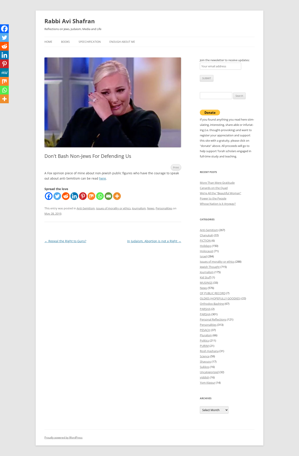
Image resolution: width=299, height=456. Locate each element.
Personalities (164, 208)
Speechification (90, 42)
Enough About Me (122, 42)
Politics (204, 340)
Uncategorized (209, 372)
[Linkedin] (74, 196)
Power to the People (213, 198)
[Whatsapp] (100, 196)
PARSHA (205, 309)
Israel (203, 256)
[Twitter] (57, 196)
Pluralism (206, 335)
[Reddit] (66, 196)
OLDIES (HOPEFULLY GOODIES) (220, 298)
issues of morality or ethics (113, 208)
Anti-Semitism (86, 208)
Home (48, 42)
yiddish (204, 377)
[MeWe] (4, 72)
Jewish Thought (210, 267)
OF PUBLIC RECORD (212, 293)
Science (204, 356)
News (150, 208)
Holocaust (206, 251)
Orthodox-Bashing (212, 304)
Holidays (205, 246)
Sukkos (204, 367)
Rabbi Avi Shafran (69, 21)
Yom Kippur (207, 383)
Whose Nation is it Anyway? (218, 204)
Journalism (139, 208)
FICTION (205, 240)
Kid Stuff (205, 277)
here (102, 178)
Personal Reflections (213, 319)
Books (65, 42)
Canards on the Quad (214, 188)
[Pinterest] (83, 196)
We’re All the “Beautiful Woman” (220, 193)
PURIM (204, 346)
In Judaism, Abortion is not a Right (154, 241)
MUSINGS (206, 283)
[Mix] (91, 196)
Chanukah (206, 235)
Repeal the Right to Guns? (65, 241)
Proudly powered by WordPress (63, 437)
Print (176, 167)
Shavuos (205, 361)
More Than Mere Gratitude (217, 183)
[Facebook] (49, 196)
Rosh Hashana (209, 351)
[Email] (108, 196)
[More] (117, 196)
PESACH (205, 330)
